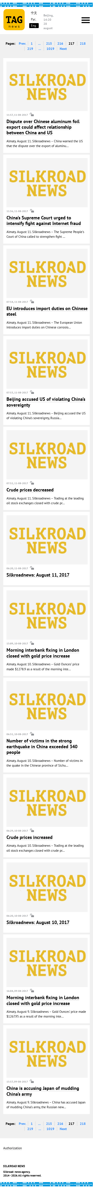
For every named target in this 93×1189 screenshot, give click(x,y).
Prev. (22, 43)
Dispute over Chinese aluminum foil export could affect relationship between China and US (42, 127)
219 (30, 48)
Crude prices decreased (30, 490)
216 (60, 43)
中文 (34, 12)
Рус (33, 19)
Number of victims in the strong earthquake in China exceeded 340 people (41, 746)
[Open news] (47, 86)
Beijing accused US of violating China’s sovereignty (45, 402)
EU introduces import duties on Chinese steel (47, 311)
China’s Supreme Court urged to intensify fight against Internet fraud (43, 220)
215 (49, 43)
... (39, 43)
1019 (50, 48)
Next (63, 48)
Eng (33, 25)
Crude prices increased (29, 837)
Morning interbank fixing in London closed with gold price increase (42, 653)
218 (83, 43)
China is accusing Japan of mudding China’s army (42, 1091)
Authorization (12, 1148)
